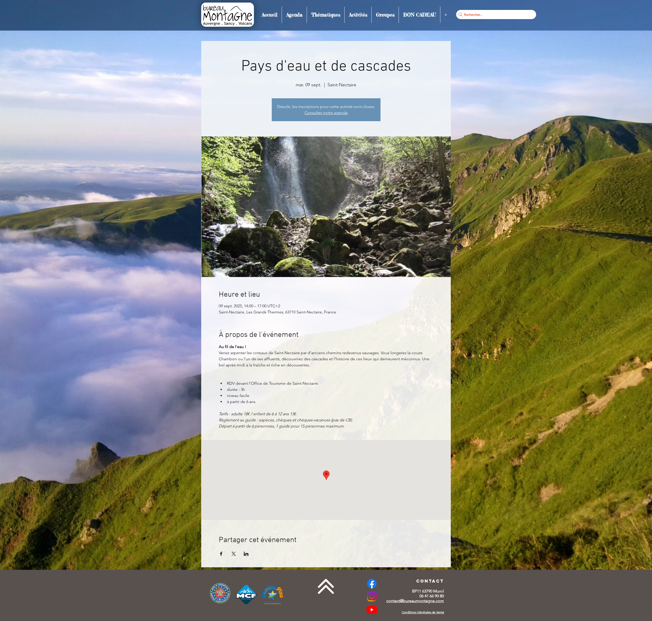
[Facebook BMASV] (371, 583)
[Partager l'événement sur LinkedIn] (246, 554)
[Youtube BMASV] (371, 609)
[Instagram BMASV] (371, 596)
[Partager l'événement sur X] (233, 554)
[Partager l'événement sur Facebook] (221, 554)
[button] (294, 15)
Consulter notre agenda (326, 112)
